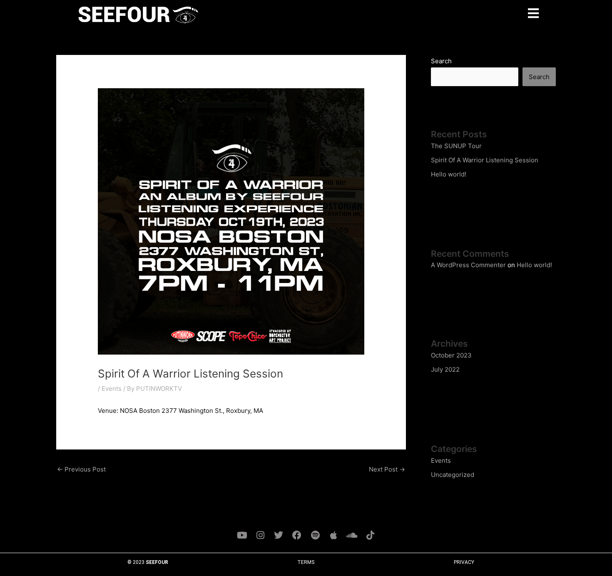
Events (112, 388)
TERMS (305, 562)
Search (441, 61)
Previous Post (81, 469)
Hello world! (448, 174)
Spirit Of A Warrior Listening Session (484, 160)
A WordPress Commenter (468, 265)
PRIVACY (464, 562)
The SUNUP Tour (456, 146)
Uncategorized (452, 475)
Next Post (387, 469)
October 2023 (451, 355)
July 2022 (445, 369)
